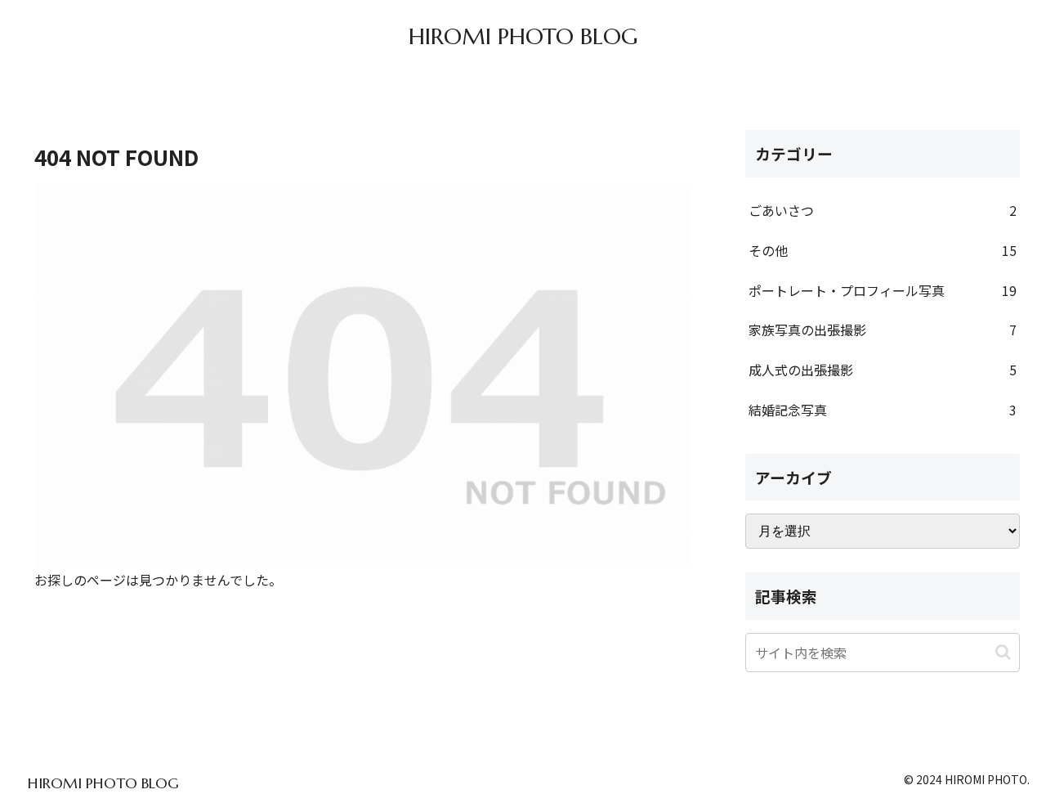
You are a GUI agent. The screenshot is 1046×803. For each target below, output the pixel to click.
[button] (1003, 652)
